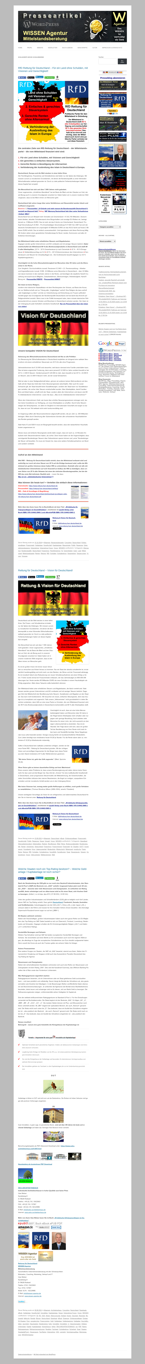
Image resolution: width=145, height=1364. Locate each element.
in (68, 1324)
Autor (94, 48)
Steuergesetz (75, 852)
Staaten (83, 1329)
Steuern (83, 852)
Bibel (58, 844)
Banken (44, 844)
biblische (27, 1318)
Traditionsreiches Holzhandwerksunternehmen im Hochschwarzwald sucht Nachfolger (112, 274)
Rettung (43, 553)
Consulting (68, 542)
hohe (50, 1324)
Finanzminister (57, 846)
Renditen (48, 1329)
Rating (84, 1326)
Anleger (63, 1316)
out (77, 1326)
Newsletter (52, 48)
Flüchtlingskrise (55, 551)
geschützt (26, 1324)
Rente (20, 852)
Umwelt (47, 841)
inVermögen (22, 1326)
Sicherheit (72, 1329)
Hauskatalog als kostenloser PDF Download (35, 1164)
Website (40, 48)
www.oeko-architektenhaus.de (35, 1212)
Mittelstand (69, 849)
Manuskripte (82, 48)
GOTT (81, 846)
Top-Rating (42, 1332)
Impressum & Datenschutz (112, 48)
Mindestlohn (51, 849)
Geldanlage (39, 545)
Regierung (79, 545)
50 (37, 1316)
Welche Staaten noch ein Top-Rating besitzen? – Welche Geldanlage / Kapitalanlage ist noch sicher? (52, 870)
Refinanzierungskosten (37, 1329)
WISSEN (62, 548)
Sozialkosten (61, 852)
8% (40, 1316)
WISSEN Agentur (24, 1266)
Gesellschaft (48, 545)
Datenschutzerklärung (25, 1354)
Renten (37, 553)
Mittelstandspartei (28, 553)
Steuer (42, 841)
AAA (43, 1316)
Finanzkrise (45, 551)
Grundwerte (27, 849)
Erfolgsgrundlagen (71, 838)
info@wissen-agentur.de (32, 1293)
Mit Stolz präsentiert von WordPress (45, 1354)
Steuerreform (71, 553)
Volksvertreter (35, 855)
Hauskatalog (34, 1324)
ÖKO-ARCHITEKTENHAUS (28, 1188)
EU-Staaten (22, 1321)
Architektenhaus (56, 1310)
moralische (77, 849)
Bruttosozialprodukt (72, 844)
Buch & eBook (67, 48)
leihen (54, 1326)
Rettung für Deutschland (27, 1263)
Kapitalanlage (57, 545)
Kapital (29, 1326)
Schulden (53, 553)
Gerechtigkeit (68, 551)
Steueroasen (34, 1332)
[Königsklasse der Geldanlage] (53, 1093)
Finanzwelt (66, 846)
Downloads (83, 1310)
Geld (51, 1321)
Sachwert (55, 1329)
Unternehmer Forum (46, 548)
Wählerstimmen (46, 855)
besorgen (75, 1316)
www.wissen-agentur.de (33, 1296)
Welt (53, 855)
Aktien (48, 1316)
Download (54, 1318)
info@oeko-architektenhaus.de (35, 1210)
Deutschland (76, 542)
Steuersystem (81, 553)
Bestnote (82, 1316)
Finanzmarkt (30, 545)
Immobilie (56, 1324)
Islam (75, 551)
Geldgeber (77, 1321)
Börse (63, 844)
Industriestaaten (75, 1324)
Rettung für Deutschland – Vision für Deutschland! (45, 570)
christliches (30, 846)
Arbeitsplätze (37, 844)
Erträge (85, 1318)
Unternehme (51, 1332)
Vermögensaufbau (72, 1332)
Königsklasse (46, 1326)
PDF (80, 1326)
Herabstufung (43, 1324)
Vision (56, 548)
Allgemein (47, 542)
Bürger (23, 846)
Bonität (32, 1318)
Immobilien (44, 1313)
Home (20, 48)
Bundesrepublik (27, 551)
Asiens (69, 1316)
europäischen (35, 1321)
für (62, 551)
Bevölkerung (52, 844)
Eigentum (66, 1318)
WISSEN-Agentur (27, 1335)
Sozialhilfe (53, 852)
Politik (73, 545)
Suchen (101, 57)
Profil (29, 48)
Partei (84, 849)
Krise (33, 849)
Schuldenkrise (61, 553)
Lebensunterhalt (41, 849)
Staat (68, 852)
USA (57, 1332)
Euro (28, 1321)
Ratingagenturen (23, 1329)
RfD (48, 553)
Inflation (84, 1324)
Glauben (76, 846)
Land (79, 551)
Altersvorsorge (55, 1316)
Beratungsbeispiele (57, 542)
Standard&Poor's (23, 1332)
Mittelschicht (60, 849)
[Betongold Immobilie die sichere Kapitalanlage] (21, 1037)
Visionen (24, 556)
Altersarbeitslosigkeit (25, 844)
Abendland (83, 841)
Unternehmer (35, 548)
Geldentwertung (68, 1321)
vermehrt (63, 1332)
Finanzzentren (45, 1321)
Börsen (38, 1318)
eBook (62, 838)
